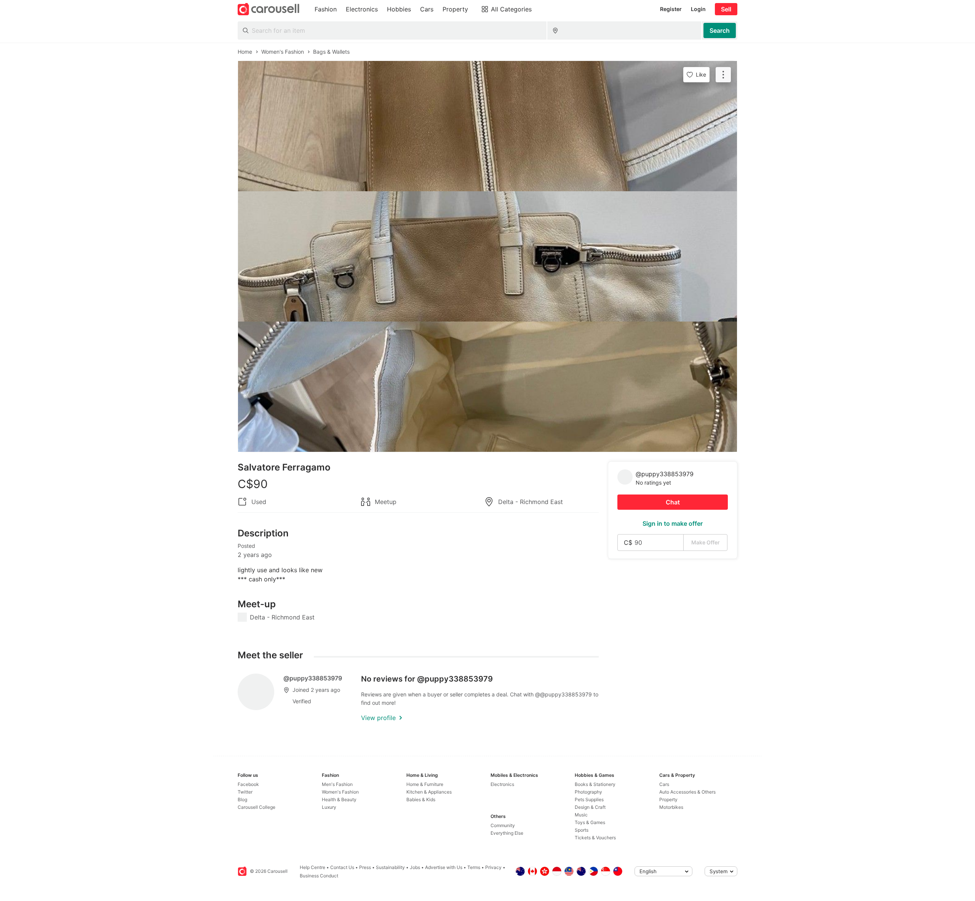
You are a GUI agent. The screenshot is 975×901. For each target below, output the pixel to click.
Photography (588, 792)
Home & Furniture (424, 784)
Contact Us (342, 867)
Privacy (493, 867)
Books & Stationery (595, 784)
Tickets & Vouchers (595, 837)
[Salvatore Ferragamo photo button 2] (487, 256)
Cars (664, 784)
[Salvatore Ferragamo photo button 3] (487, 387)
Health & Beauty (339, 799)
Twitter (245, 792)
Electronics (502, 784)
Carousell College (256, 807)
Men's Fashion (337, 784)
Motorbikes (671, 807)
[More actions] (723, 74)
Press (365, 867)
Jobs (415, 867)
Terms (473, 867)
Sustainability (390, 867)
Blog (242, 799)
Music (581, 815)
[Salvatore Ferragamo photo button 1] (487, 126)
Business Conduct (319, 876)
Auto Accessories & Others (687, 792)
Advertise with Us (443, 867)
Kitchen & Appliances (429, 792)
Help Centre (312, 867)
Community (503, 825)
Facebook (248, 784)
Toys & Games (590, 822)
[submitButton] (719, 30)
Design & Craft (590, 807)
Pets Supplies (589, 799)
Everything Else (507, 833)
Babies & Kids (420, 799)
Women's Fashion (340, 792)
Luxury (329, 807)
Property (668, 799)
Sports (581, 830)
